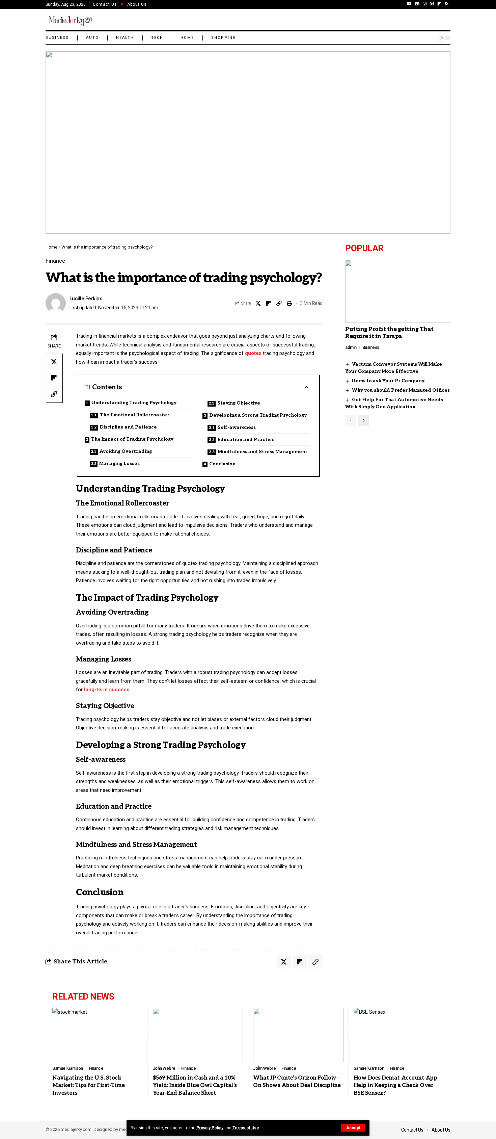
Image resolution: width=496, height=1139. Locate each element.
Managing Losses (119, 463)
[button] (353, 1128)
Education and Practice (246, 439)
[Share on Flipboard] (268, 303)
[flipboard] (439, 3)
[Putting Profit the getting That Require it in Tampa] (397, 291)
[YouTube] (409, 3)
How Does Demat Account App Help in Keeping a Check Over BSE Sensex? (395, 1085)
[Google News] (417, 3)
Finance (55, 261)
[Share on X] (258, 303)
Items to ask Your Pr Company (388, 381)
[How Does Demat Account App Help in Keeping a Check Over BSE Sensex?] (399, 1035)
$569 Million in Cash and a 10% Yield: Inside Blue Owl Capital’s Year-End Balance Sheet (195, 1085)
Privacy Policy (209, 1127)
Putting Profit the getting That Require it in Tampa (389, 333)
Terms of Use (245, 1127)
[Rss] (446, 3)
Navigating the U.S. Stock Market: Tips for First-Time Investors (88, 1085)
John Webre (164, 1068)
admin (351, 347)
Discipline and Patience (128, 427)
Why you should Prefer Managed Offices (401, 390)
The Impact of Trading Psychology (132, 439)
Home (51, 247)
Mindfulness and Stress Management (262, 452)
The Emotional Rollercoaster (134, 415)
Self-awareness (237, 427)
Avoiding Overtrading (126, 451)
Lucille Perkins (86, 298)
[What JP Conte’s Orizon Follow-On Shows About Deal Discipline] (298, 1035)
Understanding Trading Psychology (133, 403)
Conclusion (222, 464)
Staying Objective (238, 403)
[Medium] (432, 3)
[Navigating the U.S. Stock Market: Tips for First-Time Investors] (97, 1035)
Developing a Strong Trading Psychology (258, 415)
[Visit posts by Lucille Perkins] (56, 303)
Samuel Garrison (67, 1068)
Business (370, 347)
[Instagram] (424, 3)
